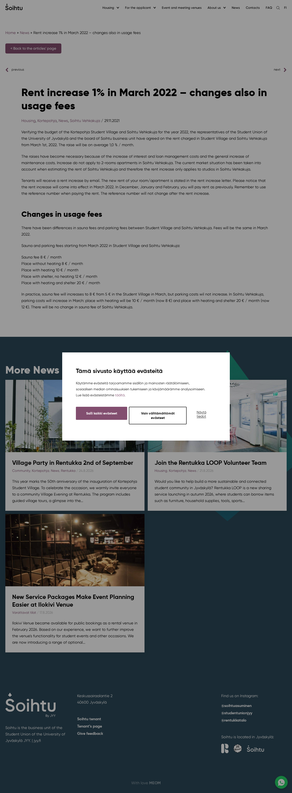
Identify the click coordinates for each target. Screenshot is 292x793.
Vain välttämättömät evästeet (158, 415)
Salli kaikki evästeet (101, 413)
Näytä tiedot (201, 414)
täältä (120, 395)
